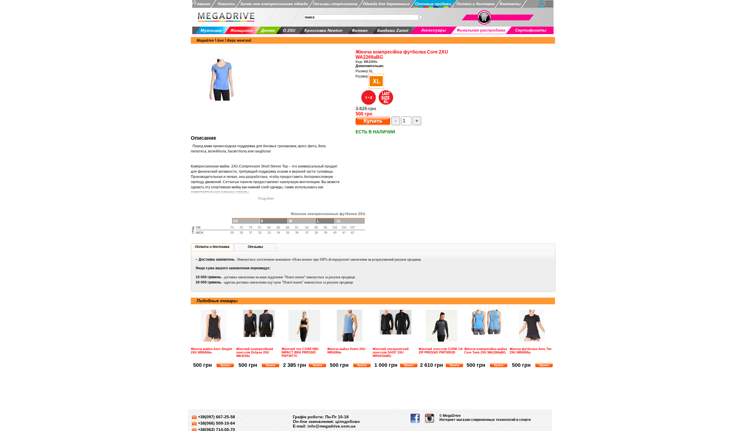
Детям (268, 30)
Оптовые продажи (433, 4)
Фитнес (360, 30)
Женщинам (241, 30)
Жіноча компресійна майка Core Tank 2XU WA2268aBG (485, 350)
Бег (220, 40)
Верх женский (239, 40)
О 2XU (289, 30)
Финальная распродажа (481, 30)
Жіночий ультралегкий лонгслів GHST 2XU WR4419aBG (391, 352)
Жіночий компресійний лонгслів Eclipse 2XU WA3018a (254, 352)
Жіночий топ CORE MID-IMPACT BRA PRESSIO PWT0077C (300, 352)
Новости (225, 4)
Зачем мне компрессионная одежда (274, 4)
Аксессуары (433, 30)
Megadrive (205, 40)
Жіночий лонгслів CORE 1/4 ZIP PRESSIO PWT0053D (440, 350)
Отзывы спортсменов (335, 4)
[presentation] (212, 247)
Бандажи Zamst (392, 30)
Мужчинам (211, 30)
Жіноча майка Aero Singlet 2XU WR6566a (211, 350)
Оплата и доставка (475, 4)
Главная (202, 4)
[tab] (212, 247)
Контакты (510, 4)
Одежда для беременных (386, 4)
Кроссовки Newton (323, 30)
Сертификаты (530, 30)
